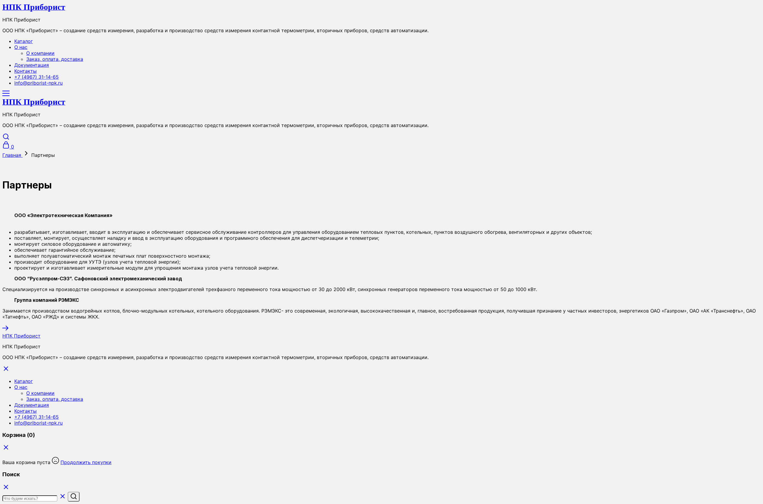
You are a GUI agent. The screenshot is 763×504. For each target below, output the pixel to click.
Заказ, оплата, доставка (54, 59)
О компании (40, 53)
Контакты (25, 71)
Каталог (23, 41)
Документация (31, 65)
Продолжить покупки (86, 462)
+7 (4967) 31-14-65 (36, 77)
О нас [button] (20, 47)
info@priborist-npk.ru (38, 83)
